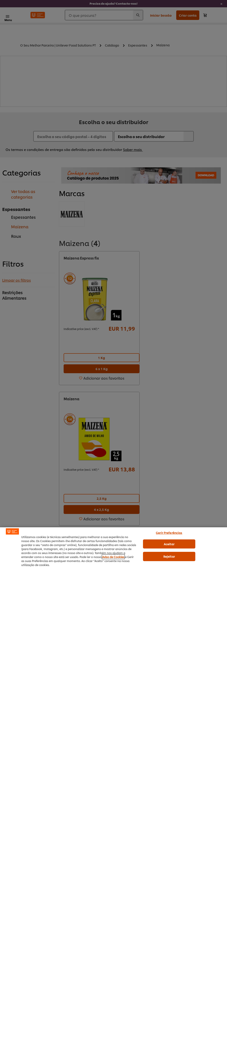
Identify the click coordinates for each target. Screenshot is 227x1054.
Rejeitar (169, 556)
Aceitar (169, 544)
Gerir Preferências (169, 533)
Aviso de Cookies (113, 557)
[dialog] (113, 790)
